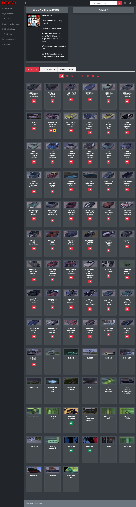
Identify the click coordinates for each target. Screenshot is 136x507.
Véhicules (32, 69)
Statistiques (8, 34)
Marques (7, 19)
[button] (126, 3)
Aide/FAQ (7, 44)
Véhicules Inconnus (12, 24)
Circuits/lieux (9, 29)
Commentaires (10, 39)
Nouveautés (9, 8)
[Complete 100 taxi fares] (54, 130)
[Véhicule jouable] (34, 101)
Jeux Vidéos (9, 13)
